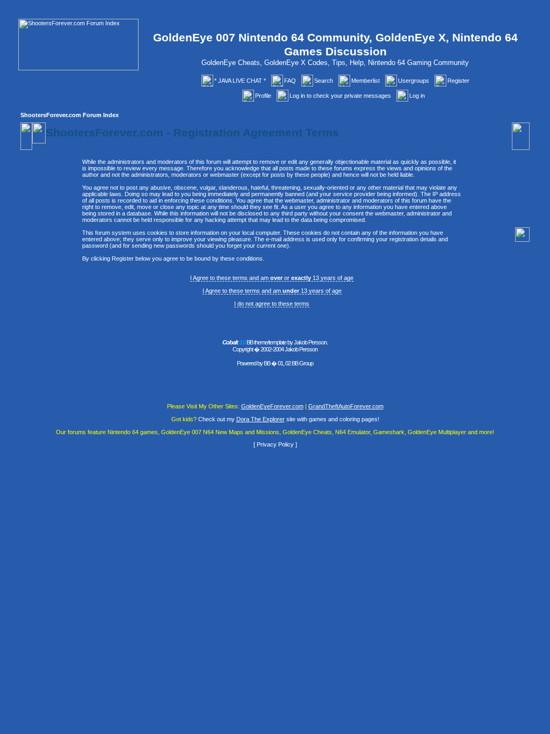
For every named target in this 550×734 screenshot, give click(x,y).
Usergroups (413, 80)
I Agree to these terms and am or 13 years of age (271, 278)
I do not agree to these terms (271, 303)
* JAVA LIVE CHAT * (240, 80)
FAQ (290, 80)
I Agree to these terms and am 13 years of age (272, 290)
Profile (263, 95)
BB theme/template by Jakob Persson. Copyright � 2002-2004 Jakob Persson (275, 345)
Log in (417, 95)
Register (458, 80)
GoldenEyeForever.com (272, 406)
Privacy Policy (275, 444)
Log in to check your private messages (340, 95)
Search (323, 80)
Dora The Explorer (260, 419)
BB (267, 363)
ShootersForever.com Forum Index (69, 115)
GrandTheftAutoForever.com (345, 406)
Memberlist (365, 80)
